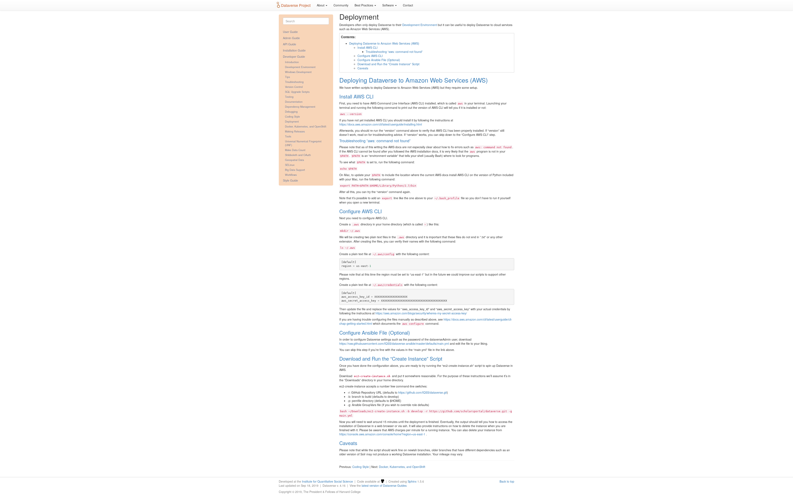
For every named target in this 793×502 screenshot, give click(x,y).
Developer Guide (294, 56)
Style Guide (290, 180)
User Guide (290, 32)
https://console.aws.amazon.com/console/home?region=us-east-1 (382, 434)
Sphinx (412, 481)
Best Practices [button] (364, 5)
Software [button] (388, 5)
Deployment (292, 121)
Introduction (292, 62)
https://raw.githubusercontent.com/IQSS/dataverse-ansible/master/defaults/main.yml (394, 343)
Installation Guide (294, 50)
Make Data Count (295, 150)
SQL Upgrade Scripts (297, 92)
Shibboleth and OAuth (298, 155)
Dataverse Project (296, 5)
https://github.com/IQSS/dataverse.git (422, 392)
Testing (289, 97)
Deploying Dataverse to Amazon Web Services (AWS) (384, 43)
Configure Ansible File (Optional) (378, 60)
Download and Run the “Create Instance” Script (388, 64)
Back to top (507, 481)
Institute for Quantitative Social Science (327, 481)
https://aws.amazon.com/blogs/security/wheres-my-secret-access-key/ (421, 313)
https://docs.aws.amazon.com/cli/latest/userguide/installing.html (380, 124)
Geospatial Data (294, 160)
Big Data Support (295, 170)
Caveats (362, 68)
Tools (288, 136)
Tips (287, 77)
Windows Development (298, 72)
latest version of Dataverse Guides (384, 485)
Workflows (291, 175)
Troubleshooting (294, 82)
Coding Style (292, 116)
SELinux (289, 165)
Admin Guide (291, 38)
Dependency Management (300, 107)
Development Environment (300, 67)
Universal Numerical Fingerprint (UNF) (303, 143)
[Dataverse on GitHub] (382, 481)
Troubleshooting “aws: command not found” (394, 52)
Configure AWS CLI (370, 56)
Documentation (294, 102)
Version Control (294, 87)
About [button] (321, 5)
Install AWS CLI (367, 47)
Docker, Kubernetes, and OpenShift (305, 126)
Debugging (291, 112)
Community (341, 5)
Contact (408, 5)
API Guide (289, 44)
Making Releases (295, 131)
